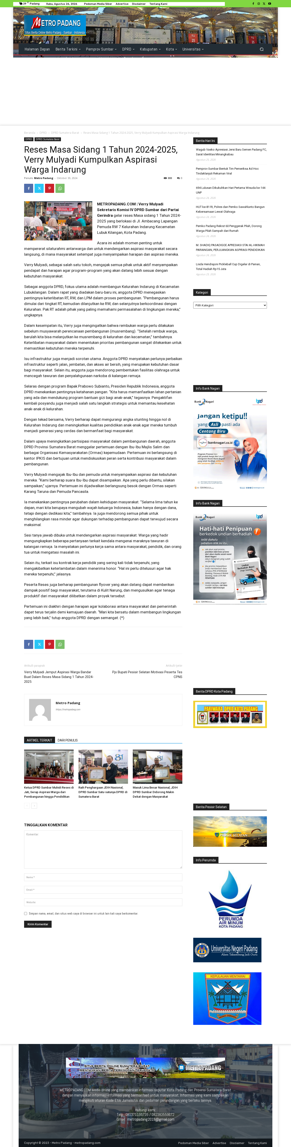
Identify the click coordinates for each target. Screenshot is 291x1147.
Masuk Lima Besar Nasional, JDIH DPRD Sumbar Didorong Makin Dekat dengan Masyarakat (155, 792)
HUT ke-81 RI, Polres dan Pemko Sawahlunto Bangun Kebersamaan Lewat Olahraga (230, 209)
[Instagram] (258, 4)
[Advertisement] (145, 92)
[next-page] (34, 806)
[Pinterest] (49, 188)
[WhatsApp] (60, 188)
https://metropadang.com (68, 709)
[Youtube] (269, 4)
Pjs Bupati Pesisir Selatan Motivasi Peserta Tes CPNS (147, 674)
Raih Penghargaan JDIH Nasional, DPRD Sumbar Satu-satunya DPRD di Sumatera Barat (102, 792)
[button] (261, 49)
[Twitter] (264, 4)
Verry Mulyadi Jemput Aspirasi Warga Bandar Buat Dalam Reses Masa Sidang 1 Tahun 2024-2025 (59, 677)
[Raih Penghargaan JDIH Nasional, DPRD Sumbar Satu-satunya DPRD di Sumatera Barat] (103, 767)
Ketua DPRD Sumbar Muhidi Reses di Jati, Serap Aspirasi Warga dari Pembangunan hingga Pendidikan (49, 792)
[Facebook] (253, 4)
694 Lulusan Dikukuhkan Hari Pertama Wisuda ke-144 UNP (230, 190)
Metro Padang (43, 178)
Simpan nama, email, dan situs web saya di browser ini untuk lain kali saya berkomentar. (83, 913)
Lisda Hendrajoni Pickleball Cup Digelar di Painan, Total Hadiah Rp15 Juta (228, 266)
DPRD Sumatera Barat (65, 133)
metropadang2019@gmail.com (150, 1119)
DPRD (43, 133)
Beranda (29, 133)
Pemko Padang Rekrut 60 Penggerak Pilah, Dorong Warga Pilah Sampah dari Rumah (229, 228)
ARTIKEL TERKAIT (39, 740)
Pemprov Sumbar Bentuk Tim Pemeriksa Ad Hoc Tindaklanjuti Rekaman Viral (227, 171)
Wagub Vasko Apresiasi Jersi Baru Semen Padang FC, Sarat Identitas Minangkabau (231, 152)
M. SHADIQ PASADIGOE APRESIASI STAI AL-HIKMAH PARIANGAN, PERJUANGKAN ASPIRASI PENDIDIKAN (230, 247)
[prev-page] (27, 806)
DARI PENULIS (68, 740)
